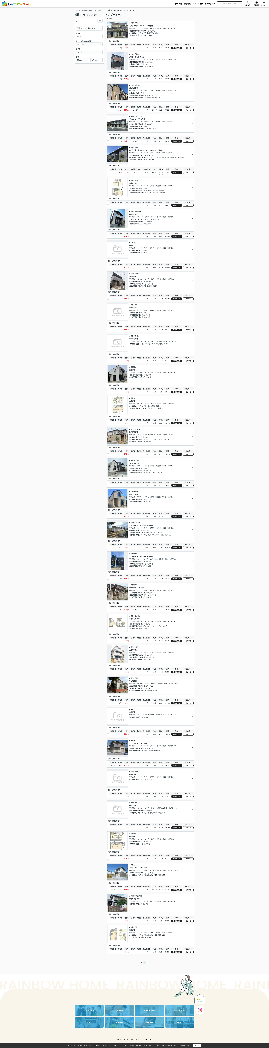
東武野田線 (134, 317)
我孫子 (138, 344)
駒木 (136, 927)
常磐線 (132, 35)
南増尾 (135, 585)
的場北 (136, 54)
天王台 (138, 533)
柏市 (132, 242)
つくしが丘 (136, 460)
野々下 (136, 802)
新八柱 (140, 688)
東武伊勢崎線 (134, 155)
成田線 (132, 530)
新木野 (138, 522)
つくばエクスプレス (137, 33)
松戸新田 (145, 286)
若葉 (140, 126)
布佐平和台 (139, 896)
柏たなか (148, 406)
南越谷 (140, 160)
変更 (100, 21)
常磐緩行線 (134, 188)
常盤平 (144, 595)
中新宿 (135, 553)
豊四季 (141, 748)
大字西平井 (138, 211)
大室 (134, 398)
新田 (142, 155)
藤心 (134, 367)
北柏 (140, 253)
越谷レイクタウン (143, 157)
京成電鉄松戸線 (135, 286)
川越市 (132, 54)
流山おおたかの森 (145, 750)
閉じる (197, 1045)
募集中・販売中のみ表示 (87, 28)
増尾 (140, 377)
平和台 (141, 221)
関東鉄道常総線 (135, 31)
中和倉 (136, 273)
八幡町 (136, 147)
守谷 (146, 33)
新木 (137, 530)
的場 (137, 64)
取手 (137, 35)
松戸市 (132, 273)
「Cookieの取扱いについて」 (169, 1045)
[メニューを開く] (264, 3)
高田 (134, 740)
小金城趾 (142, 657)
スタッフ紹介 (198, 3)
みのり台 (145, 690)
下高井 (136, 23)
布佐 (137, 535)
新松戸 (140, 659)
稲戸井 (144, 31)
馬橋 (140, 281)
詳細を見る (176, 48)
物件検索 (178, 3)
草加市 (132, 147)
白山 (137, 709)
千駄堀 (136, 678)
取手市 (132, 23)
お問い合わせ (210, 3)
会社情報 (187, 3)
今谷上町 (135, 491)
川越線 (132, 64)
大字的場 (137, 85)
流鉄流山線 (134, 221)
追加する (188, 48)
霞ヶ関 (141, 62)
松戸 (137, 437)
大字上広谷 (139, 116)
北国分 (140, 441)
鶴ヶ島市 (133, 116)
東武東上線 (134, 62)
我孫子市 (133, 522)
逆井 (140, 375)
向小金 (136, 180)
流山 (140, 224)
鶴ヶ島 (141, 66)
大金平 (136, 647)
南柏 (140, 188)
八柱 (143, 686)
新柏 (140, 468)
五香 (143, 593)
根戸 (134, 833)
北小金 (141, 193)
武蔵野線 (133, 157)
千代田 (135, 305)
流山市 (132, 180)
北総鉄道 (133, 441)
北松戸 (141, 284)
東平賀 (136, 771)
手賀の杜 (135, 336)
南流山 (147, 219)
